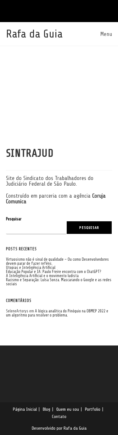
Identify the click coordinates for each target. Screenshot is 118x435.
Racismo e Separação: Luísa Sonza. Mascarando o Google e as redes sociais (58, 281)
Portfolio (92, 409)
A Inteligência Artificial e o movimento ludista (42, 275)
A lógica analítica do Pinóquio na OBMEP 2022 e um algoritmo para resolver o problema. (57, 313)
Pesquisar (13, 219)
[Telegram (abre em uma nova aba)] (74, 10)
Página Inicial (25, 409)
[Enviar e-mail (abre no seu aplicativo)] (65, 10)
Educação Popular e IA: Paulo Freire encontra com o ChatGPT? (53, 271)
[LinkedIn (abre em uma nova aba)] (55, 10)
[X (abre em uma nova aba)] (45, 10)
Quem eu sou (67, 409)
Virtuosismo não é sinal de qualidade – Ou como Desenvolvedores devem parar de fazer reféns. (57, 261)
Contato (59, 416)
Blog (46, 409)
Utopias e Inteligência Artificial (30, 267)
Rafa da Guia (34, 33)
